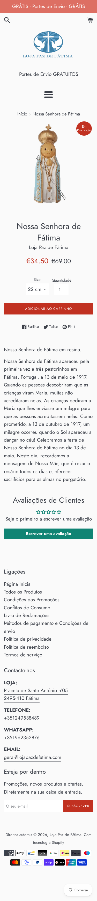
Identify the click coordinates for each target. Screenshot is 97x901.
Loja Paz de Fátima (65, 835)
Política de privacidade (27, 638)
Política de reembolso (26, 646)
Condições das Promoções (31, 599)
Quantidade (61, 280)
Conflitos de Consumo (27, 607)
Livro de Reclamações (26, 615)
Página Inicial (18, 584)
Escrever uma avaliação (48, 534)
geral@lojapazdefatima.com (32, 757)
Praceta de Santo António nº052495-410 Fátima (36, 694)
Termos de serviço (23, 654)
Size (37, 279)
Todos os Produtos (23, 591)
